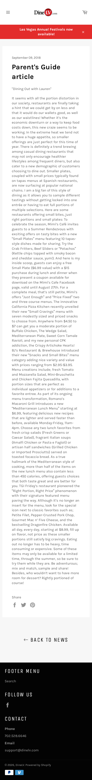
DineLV (20, 765)
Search (10, 681)
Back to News (48, 639)
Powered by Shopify (38, 765)
